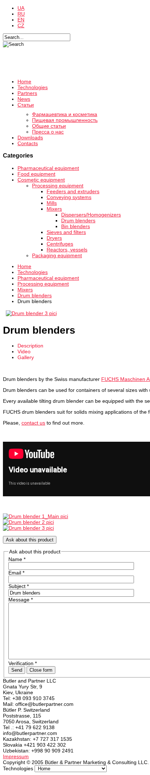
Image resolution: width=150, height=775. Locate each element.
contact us (33, 423)
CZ (20, 25)
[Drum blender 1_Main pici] (35, 516)
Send (16, 670)
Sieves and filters (66, 232)
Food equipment (36, 174)
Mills (52, 203)
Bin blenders (75, 226)
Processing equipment (57, 185)
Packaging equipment (57, 255)
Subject (18, 586)
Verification (22, 663)
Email (16, 573)
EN (20, 20)
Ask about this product (30, 539)
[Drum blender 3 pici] (31, 313)
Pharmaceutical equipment (48, 168)
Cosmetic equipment (41, 180)
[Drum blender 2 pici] (28, 522)
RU (21, 14)
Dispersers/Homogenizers (91, 215)
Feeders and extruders (73, 191)
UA (20, 8)
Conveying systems (69, 197)
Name (16, 559)
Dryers (54, 238)
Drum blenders (78, 220)
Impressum (16, 756)
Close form (40, 670)
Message (20, 600)
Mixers (54, 209)
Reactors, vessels (67, 250)
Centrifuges (60, 244)
